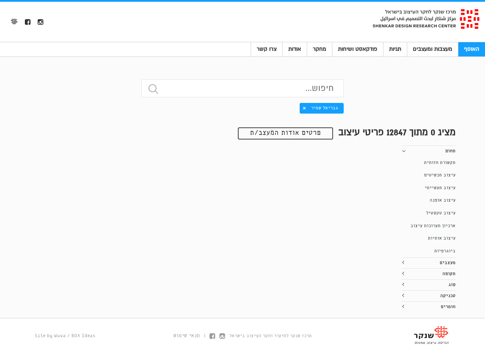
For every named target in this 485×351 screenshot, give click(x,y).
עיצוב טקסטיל (441, 213)
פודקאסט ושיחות (357, 49)
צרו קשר (267, 49)
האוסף (471, 49)
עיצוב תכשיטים (440, 175)
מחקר (319, 49)
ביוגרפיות (445, 251)
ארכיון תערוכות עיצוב (433, 226)
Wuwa (60, 336)
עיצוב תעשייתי (440, 188)
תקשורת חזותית (440, 162)
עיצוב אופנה (443, 200)
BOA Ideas (83, 336)
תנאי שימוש (186, 335)
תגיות (395, 49)
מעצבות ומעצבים (432, 49)
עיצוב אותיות (442, 238)
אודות (294, 49)
